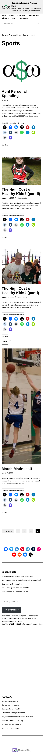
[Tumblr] (33, 549)
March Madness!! (17, 469)
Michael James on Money (12, 720)
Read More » (34, 116)
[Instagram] (39, 549)
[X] (31, 555)
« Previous (7, 531)
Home (19, 35)
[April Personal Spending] (21, 68)
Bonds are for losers (10, 705)
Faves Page (24, 18)
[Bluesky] (25, 555)
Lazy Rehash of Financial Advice (15, 591)
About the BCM (8, 18)
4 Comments (22, 297)
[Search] (38, 23)
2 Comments (22, 198)
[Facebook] (6, 549)
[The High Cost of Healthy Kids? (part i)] (21, 266)
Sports (25, 35)
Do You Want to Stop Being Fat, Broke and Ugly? (22, 580)
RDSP (11, 15)
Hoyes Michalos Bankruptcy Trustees (17, 716)
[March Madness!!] (21, 406)
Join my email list (11, 610)
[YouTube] (14, 555)
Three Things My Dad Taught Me (15, 588)
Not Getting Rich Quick (11, 724)
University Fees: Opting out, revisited (17, 576)
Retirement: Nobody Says (12, 584)
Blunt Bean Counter (10, 701)
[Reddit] (20, 555)
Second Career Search (11, 728)
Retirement (34, 15)
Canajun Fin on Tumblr (11, 709)
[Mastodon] (17, 549)
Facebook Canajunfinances (13, 713)
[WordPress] (28, 549)
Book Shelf (21, 15)
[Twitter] (11, 549)
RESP (4, 15)
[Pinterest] (22, 549)
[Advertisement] (21, 660)
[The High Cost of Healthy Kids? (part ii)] (21, 171)
